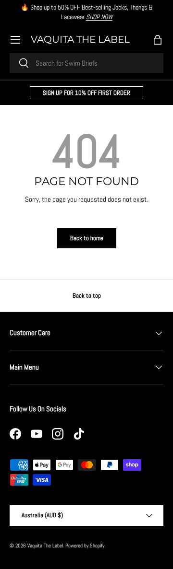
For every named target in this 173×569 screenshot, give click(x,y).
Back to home (86, 238)
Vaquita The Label (45, 545)
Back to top (87, 295)
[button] (157, 39)
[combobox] (86, 63)
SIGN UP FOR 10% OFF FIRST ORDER (86, 93)
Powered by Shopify (84, 545)
